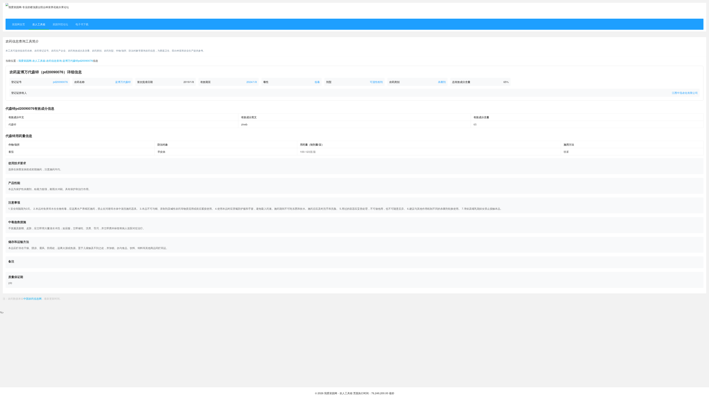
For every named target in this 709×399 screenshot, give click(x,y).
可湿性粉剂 (376, 82)
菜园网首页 (18, 24)
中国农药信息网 (32, 298)
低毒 (317, 82)
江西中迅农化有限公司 (685, 93)
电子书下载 (82, 24)
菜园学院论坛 (60, 24)
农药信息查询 (15, 41)
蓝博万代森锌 (123, 82)
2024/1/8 (251, 82)
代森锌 (12, 124)
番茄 (11, 152)
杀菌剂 (442, 82)
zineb (244, 124)
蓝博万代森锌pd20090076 (78, 60)
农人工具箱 (38, 24)
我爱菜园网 (24, 60)
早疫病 (161, 152)
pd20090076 (60, 82)
